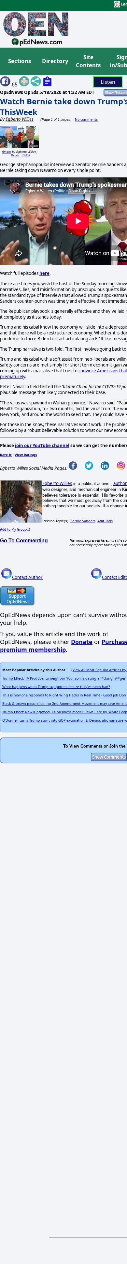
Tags (105, 521)
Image (7, 152)
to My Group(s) (15, 529)
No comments (86, 119)
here (44, 273)
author (120, 483)
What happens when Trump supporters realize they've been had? (56, 686)
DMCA (26, 155)
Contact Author (27, 577)
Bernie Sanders (82, 521)
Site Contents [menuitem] (88, 61)
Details (15, 155)
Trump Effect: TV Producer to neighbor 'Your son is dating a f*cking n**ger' (64, 678)
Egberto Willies (57, 483)
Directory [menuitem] (54, 61)
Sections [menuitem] (19, 61)
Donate (81, 642)
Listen (108, 81)
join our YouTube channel (42, 445)
